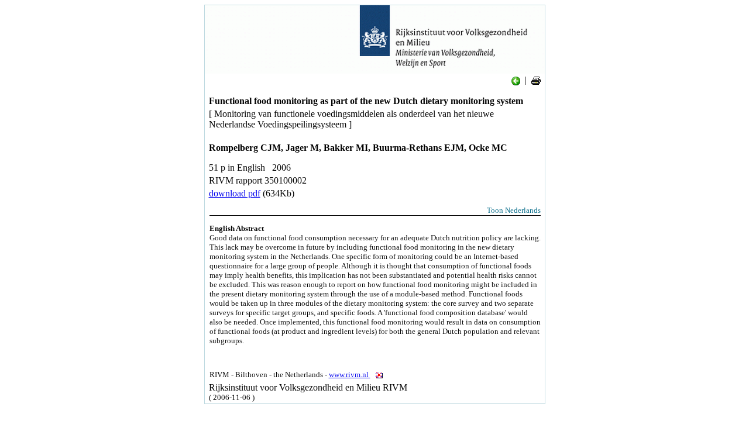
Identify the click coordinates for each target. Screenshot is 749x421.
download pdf (234, 193)
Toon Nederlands (514, 210)
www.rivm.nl (349, 374)
